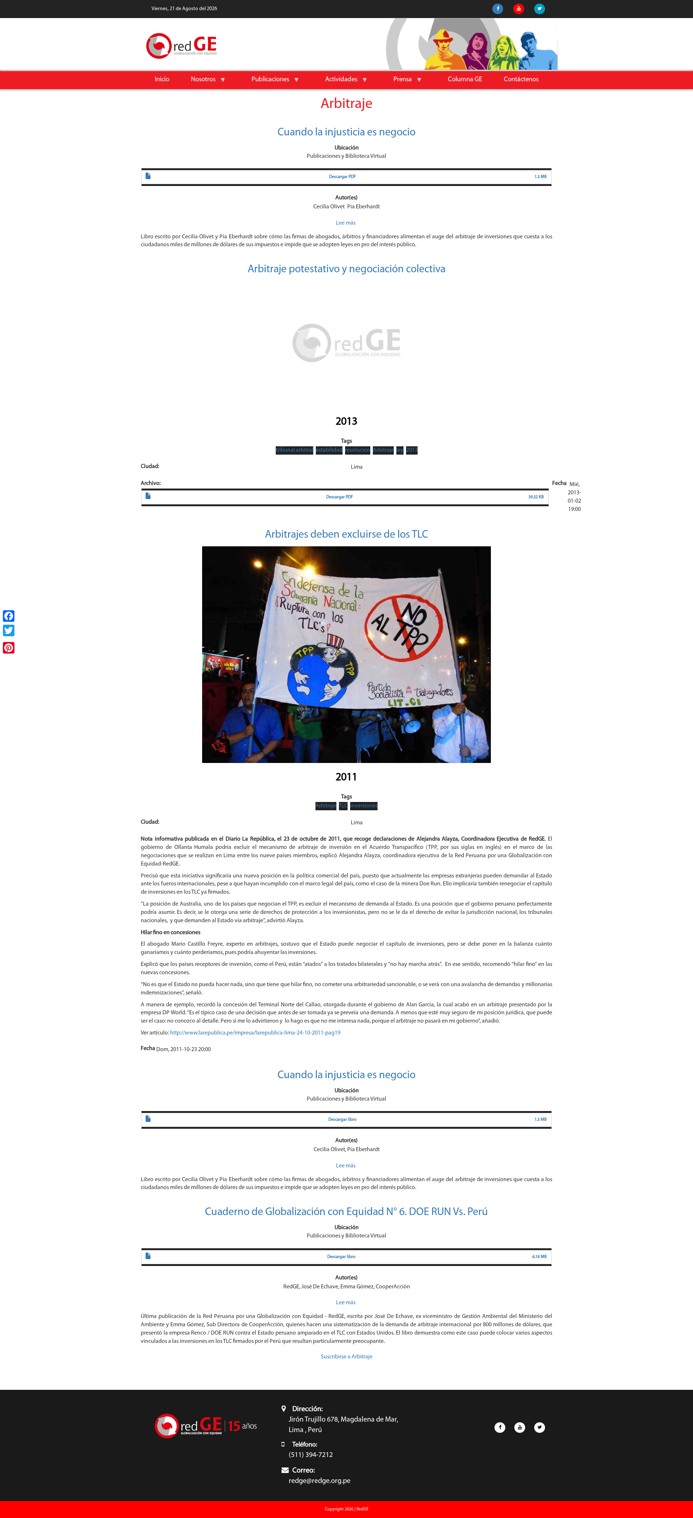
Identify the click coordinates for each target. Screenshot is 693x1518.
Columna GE (465, 79)
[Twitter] (8, 630)
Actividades (335, 82)
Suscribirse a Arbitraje (346, 1357)
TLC (343, 806)
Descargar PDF (342, 177)
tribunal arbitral (294, 450)
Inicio (162, 79)
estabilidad (329, 450)
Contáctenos (521, 79)
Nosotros (197, 82)
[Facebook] (8, 616)
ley (400, 450)
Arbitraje (383, 450)
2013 (346, 422)
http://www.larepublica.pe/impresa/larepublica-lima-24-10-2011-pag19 (255, 1033)
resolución (357, 450)
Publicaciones (265, 82)
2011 (346, 777)
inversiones (364, 806)
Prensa (397, 82)
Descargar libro (342, 1120)
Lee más (346, 223)
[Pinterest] (8, 648)
